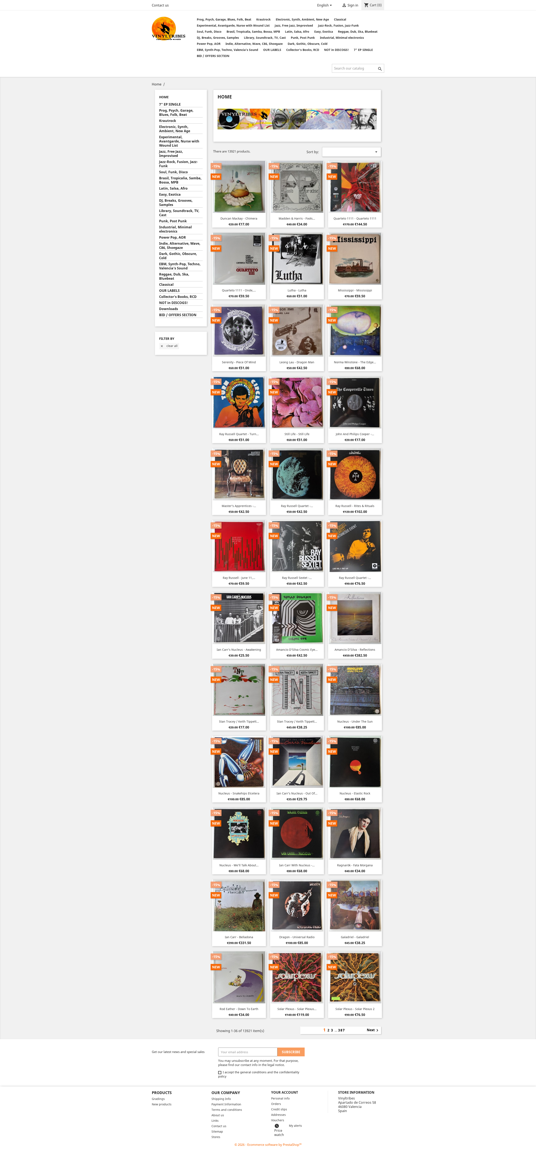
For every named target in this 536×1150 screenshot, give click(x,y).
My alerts (295, 1126)
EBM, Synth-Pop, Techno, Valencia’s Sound (227, 50)
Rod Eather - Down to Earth (239, 1009)
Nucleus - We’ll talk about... (239, 865)
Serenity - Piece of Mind (239, 362)
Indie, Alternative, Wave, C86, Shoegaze (254, 44)
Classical (340, 19)
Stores (215, 1137)
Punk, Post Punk (303, 38)
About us (217, 1115)
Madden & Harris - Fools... (297, 218)
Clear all (169, 346)
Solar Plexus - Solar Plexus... (297, 1009)
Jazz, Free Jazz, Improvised (294, 25)
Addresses (278, 1115)
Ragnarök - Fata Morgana (355, 865)
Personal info (280, 1098)
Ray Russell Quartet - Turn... (239, 434)
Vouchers (277, 1120)
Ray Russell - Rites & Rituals (354, 506)
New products (161, 1104)
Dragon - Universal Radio (296, 937)
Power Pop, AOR (208, 44)
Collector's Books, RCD (302, 50)
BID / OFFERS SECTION (213, 56)
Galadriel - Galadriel (355, 937)
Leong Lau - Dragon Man (297, 362)
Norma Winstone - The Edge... (355, 362)
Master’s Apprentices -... (239, 506)
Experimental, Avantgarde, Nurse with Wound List (233, 25)
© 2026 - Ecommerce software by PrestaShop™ (268, 1144)
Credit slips (279, 1109)
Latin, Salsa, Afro (297, 32)
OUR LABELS (272, 50)
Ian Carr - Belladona (239, 937)
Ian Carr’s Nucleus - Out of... (297, 793)
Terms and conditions (226, 1110)
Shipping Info (221, 1099)
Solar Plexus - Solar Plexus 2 (355, 1009)
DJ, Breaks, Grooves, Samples (218, 38)
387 (341, 1030)
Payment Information (226, 1104)
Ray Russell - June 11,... (239, 578)
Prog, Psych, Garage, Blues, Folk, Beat (224, 19)
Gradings (158, 1099)
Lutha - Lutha (297, 290)
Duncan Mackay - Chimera (238, 218)
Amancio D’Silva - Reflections (355, 650)
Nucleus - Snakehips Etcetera (238, 793)
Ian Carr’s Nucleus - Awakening (239, 650)
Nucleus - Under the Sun (355, 721)
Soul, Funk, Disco (209, 32)
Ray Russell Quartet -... (297, 506)
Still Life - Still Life (297, 434)
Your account (284, 1092)
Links (215, 1121)
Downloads (168, 309)
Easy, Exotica (323, 32)
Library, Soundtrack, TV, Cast (265, 38)
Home (164, 97)
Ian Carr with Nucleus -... (297, 865)
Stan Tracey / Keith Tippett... (239, 721)
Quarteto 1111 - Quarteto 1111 (355, 218)
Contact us (160, 5)
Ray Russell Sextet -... (297, 578)
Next (373, 1030)
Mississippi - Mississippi (355, 290)
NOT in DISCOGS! (336, 50)
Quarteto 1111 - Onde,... (239, 290)
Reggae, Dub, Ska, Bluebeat (358, 32)
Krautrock (263, 19)
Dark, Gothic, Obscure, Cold (307, 44)
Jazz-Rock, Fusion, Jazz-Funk (338, 25)
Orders (276, 1104)
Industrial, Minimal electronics (342, 38)
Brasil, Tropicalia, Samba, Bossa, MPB (253, 32)
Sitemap (217, 1131)
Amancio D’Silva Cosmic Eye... (297, 650)
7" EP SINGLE (363, 50)
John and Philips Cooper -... (355, 434)
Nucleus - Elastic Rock (355, 793)
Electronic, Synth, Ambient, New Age (302, 19)
